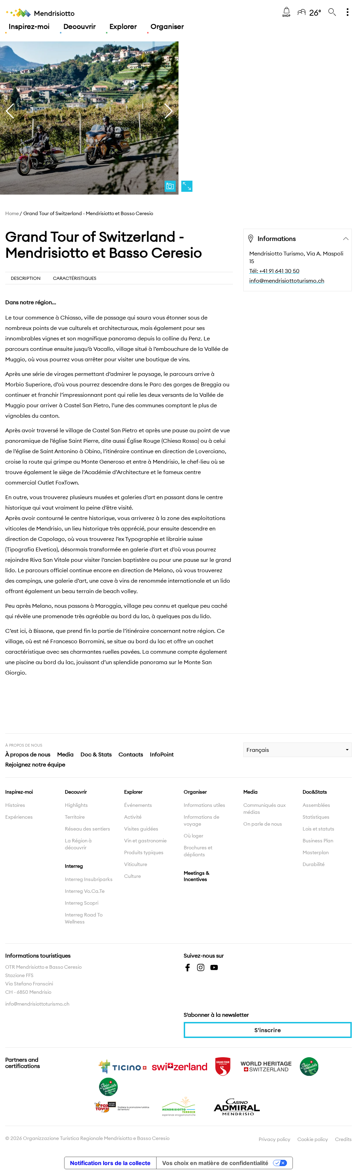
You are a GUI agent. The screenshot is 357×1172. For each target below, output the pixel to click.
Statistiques (316, 817)
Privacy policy (274, 1139)
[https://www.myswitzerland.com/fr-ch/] (179, 1065)
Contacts (131, 754)
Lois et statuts (318, 829)
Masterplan (316, 852)
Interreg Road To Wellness (83, 918)
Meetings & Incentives (196, 876)
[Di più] (347, 12)
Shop (286, 15)
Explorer (123, 26)
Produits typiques (144, 852)
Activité (133, 817)
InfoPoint (162, 754)
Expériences (19, 817)
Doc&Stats (315, 792)
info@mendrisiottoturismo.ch (286, 280)
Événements (138, 805)
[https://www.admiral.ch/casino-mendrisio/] (237, 1106)
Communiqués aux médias (264, 808)
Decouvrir (79, 26)
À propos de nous (27, 754)
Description (25, 278)
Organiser (167, 26)
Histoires (15, 805)
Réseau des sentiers (87, 829)
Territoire (75, 817)
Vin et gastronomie (145, 840)
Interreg (74, 866)
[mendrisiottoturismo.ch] (40, 12)
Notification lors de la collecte (110, 1162)
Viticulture (135, 864)
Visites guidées (141, 829)
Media (65, 754)
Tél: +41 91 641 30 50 (274, 270)
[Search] (332, 12)
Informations (277, 239)
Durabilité (314, 864)
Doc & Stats (96, 754)
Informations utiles (204, 805)
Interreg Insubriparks (89, 879)
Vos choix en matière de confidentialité (215, 1162)
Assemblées (316, 805)
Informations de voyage (201, 820)
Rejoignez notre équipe (35, 764)
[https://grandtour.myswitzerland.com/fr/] (223, 1065)
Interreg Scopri (81, 903)
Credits (343, 1139)
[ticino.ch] (122, 1065)
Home (12, 213)
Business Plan (318, 840)
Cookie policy (312, 1139)
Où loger (193, 836)
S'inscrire (268, 1030)
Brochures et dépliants (198, 851)
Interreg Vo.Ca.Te (85, 891)
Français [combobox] (257, 749)
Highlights (76, 805)
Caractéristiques (74, 278)
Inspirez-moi (29, 26)
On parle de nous (262, 824)
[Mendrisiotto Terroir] (179, 1106)
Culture (132, 876)
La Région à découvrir (78, 844)
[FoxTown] (122, 1106)
